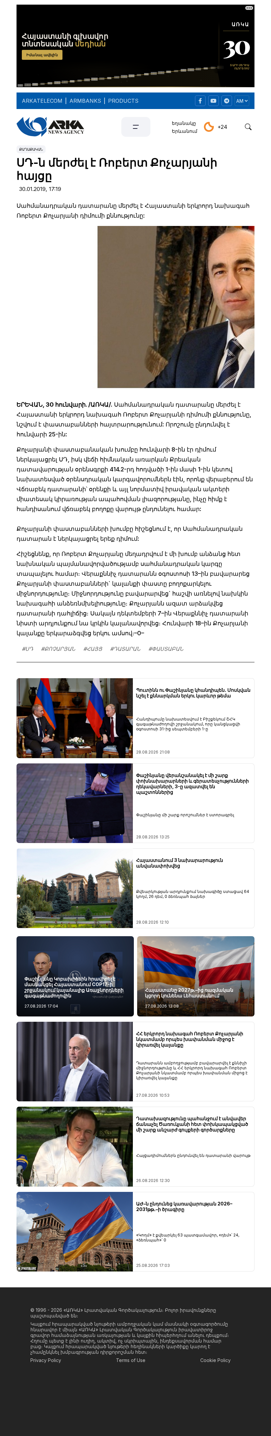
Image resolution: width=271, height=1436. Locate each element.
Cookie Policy (215, 1360)
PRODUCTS (123, 100)
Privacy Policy (45, 1360)
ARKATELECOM (42, 100)
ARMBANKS (85, 100)
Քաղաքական (31, 149)
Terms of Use (130, 1360)
